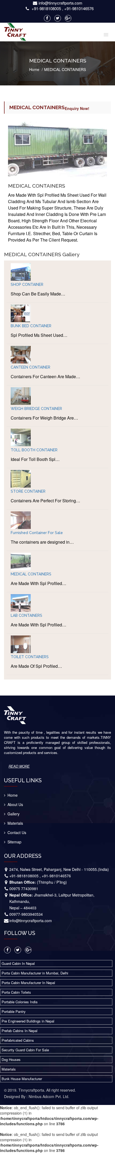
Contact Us (16, 832)
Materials (15, 823)
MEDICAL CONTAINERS (31, 574)
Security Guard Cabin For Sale (25, 1049)
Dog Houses (11, 1059)
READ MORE (19, 766)
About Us (15, 804)
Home (34, 69)
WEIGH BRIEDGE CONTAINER (36, 408)
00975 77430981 (23, 888)
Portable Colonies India (19, 1001)
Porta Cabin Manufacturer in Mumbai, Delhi (35, 973)
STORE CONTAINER (28, 491)
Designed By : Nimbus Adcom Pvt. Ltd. (36, 1096)
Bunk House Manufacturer (22, 1078)
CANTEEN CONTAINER (30, 367)
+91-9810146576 (79, 8)
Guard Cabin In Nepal (18, 963)
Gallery (13, 813)
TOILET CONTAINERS (30, 657)
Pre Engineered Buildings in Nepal (28, 1021)
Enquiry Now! (77, 108)
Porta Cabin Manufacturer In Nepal (28, 982)
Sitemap (14, 841)
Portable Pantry (14, 1011)
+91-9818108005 (46, 8)
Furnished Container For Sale (37, 533)
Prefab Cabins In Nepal (19, 1030)
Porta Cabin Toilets (16, 992)
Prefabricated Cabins (18, 1040)
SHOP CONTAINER (27, 284)
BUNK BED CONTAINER (31, 326)
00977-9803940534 (26, 914)
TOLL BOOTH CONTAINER (34, 450)
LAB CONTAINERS (26, 615)
